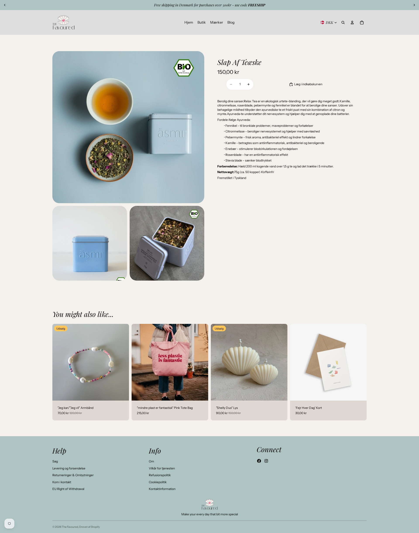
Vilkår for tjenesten (162, 468)
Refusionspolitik (160, 475)
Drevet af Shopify (89, 526)
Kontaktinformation (162, 489)
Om (151, 461)
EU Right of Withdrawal (68, 489)
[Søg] (343, 22)
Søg (55, 461)
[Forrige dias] (5, 5)
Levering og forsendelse (68, 468)
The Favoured (70, 526)
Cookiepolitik (158, 482)
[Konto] (352, 22)
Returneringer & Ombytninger (73, 475)
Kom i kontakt (61, 482)
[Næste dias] (414, 5)
